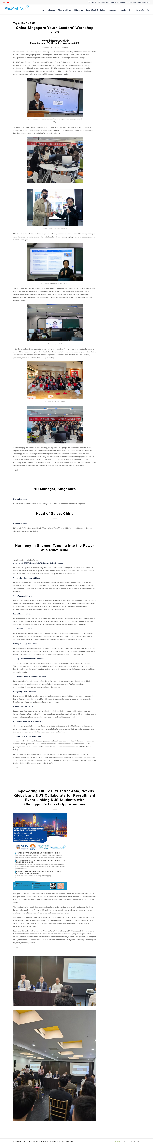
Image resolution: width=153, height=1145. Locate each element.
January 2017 (113, 619)
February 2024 (113, 372)
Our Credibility (113, 110)
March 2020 (112, 506)
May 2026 (111, 292)
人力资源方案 (113, 190)
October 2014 (113, 699)
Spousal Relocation (115, 262)
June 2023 (111, 390)
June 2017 (111, 604)
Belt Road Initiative (115, 244)
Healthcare (112, 62)
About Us (111, 27)
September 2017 (114, 595)
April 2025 (112, 331)
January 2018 (113, 583)
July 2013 (111, 743)
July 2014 (111, 708)
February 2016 (113, 651)
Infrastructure (113, 86)
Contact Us (112, 50)
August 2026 (112, 283)
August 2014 (112, 705)
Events (110, 250)
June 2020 (111, 497)
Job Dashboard (113, 89)
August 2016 (112, 634)
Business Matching (115, 247)
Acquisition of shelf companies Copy (121, 29)
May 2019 (111, 535)
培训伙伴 (111, 199)
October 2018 (113, 556)
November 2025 (114, 310)
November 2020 (114, 482)
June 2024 (111, 360)
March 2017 (112, 613)
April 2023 (112, 396)
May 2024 (111, 363)
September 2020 (114, 488)
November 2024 (114, 345)
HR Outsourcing (114, 68)
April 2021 (112, 467)
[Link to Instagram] (131, 1141)
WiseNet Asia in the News (117, 274)
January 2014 (113, 726)
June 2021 (111, 461)
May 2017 (111, 607)
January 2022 (113, 440)
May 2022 (111, 429)
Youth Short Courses (115, 178)
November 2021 (114, 446)
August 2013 (112, 740)
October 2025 (113, 313)
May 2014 (111, 714)
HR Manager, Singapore (55, 488)
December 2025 (114, 307)
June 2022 (111, 426)
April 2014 (112, 717)
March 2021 (112, 470)
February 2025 (113, 336)
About (110, 23)
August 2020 (112, 491)
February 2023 (113, 402)
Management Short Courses (118, 98)
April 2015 (112, 681)
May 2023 (111, 393)
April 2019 (112, 539)
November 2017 (114, 589)
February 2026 (113, 301)
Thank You (112, 160)
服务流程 (111, 217)
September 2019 (114, 524)
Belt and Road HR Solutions (118, 32)
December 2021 (114, 443)
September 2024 (114, 351)
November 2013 (114, 732)
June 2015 (111, 675)
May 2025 (111, 328)
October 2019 (113, 521)
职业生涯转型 (113, 223)
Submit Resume (113, 142)
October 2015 (113, 663)
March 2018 (112, 577)
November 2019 (114, 518)
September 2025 (114, 316)
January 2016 (113, 654)
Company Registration (116, 44)
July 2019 (111, 530)
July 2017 (111, 601)
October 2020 (113, 485)
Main (110, 95)
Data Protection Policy (116, 56)
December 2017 (114, 586)
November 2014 (114, 696)
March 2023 (112, 399)
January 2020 (113, 512)
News (110, 101)
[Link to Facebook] (128, 1141)
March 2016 (112, 648)
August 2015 (112, 669)
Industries (111, 77)
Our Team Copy (114, 116)
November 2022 (114, 411)
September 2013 (114, 738)
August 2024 (112, 354)
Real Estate (112, 125)
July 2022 (111, 423)
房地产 (110, 211)
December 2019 (114, 515)
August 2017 (112, 598)
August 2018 (112, 562)
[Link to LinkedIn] (124, 1141)
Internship (111, 256)
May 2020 (111, 500)
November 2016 (114, 625)
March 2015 (112, 684)
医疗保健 (111, 196)
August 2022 (112, 420)
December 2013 (114, 729)
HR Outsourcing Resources (118, 71)
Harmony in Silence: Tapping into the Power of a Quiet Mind (54, 547)
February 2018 (113, 580)
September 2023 (114, 387)
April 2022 (112, 432)
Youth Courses (113, 175)
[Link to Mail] (138, 1141)
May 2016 (111, 642)
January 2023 (113, 405)
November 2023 (114, 381)
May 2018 (111, 571)
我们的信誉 (112, 208)
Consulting (112, 47)
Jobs (109, 92)
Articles (111, 241)
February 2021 (113, 473)
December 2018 (114, 550)
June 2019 (111, 533)
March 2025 (112, 334)
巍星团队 (111, 205)
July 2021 (111, 458)
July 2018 (111, 565)
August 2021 (112, 455)
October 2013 (113, 735)
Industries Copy (114, 83)
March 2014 (112, 720)
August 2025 (112, 319)
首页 (109, 232)
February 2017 (113, 616)
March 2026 (112, 298)
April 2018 (112, 574)
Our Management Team (117, 113)
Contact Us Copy (114, 53)
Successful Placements (116, 145)
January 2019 (113, 547)
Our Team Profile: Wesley (117, 119)
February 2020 (113, 509)
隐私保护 (111, 228)
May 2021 (111, 464)
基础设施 (111, 202)
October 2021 (113, 449)
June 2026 (111, 289)
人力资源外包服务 (115, 187)
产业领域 (111, 181)
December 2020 (114, 479)
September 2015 (114, 666)
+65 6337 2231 (146, 2)
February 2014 (113, 723)
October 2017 (113, 592)
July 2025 (111, 322)
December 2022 (114, 408)
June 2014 (111, 711)
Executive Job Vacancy (116, 59)
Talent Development (115, 154)
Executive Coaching (115, 253)
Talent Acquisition (114, 151)
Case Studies (112, 38)
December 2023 (114, 378)
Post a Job (112, 122)
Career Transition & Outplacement (121, 35)
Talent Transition (114, 157)
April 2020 (112, 503)
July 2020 (111, 494)
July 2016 (111, 636)
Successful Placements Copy (118, 148)
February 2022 (113, 437)
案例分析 (111, 220)
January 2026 (113, 304)
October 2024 (113, 348)
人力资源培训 (113, 184)
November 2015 (114, 660)
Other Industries (114, 107)
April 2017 (112, 610)
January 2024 (113, 375)
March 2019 (112, 541)
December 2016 (114, 622)
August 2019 (112, 527)
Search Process (113, 136)
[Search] (148, 10)
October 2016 (113, 628)
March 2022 (112, 435)
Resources (111, 128)
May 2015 (111, 678)
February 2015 (113, 687)
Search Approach (114, 130)
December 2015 (114, 657)
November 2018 (114, 553)
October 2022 (113, 414)
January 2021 (113, 476)
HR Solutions (112, 74)
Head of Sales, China (55, 513)
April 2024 (112, 366)
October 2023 (113, 384)
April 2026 (112, 295)
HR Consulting (113, 65)
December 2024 (114, 342)
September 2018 (114, 559)
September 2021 (114, 452)
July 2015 (111, 672)
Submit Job (112, 139)
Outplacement (113, 259)
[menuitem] (4, 2)
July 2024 (111, 357)
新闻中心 (111, 214)
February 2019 (113, 544)
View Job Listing (94, 2)
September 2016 (114, 631)
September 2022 (114, 417)
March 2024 (112, 369)
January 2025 (113, 340)
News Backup (113, 104)
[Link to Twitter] (134, 1141)
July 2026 (111, 286)
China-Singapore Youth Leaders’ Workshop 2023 (55, 29)
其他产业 (111, 193)
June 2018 (111, 568)
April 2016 (112, 645)
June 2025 (111, 325)
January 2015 (113, 690)
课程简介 (111, 226)
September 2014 (114, 702)
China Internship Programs (118, 41)
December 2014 (114, 693)
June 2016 (111, 640)
